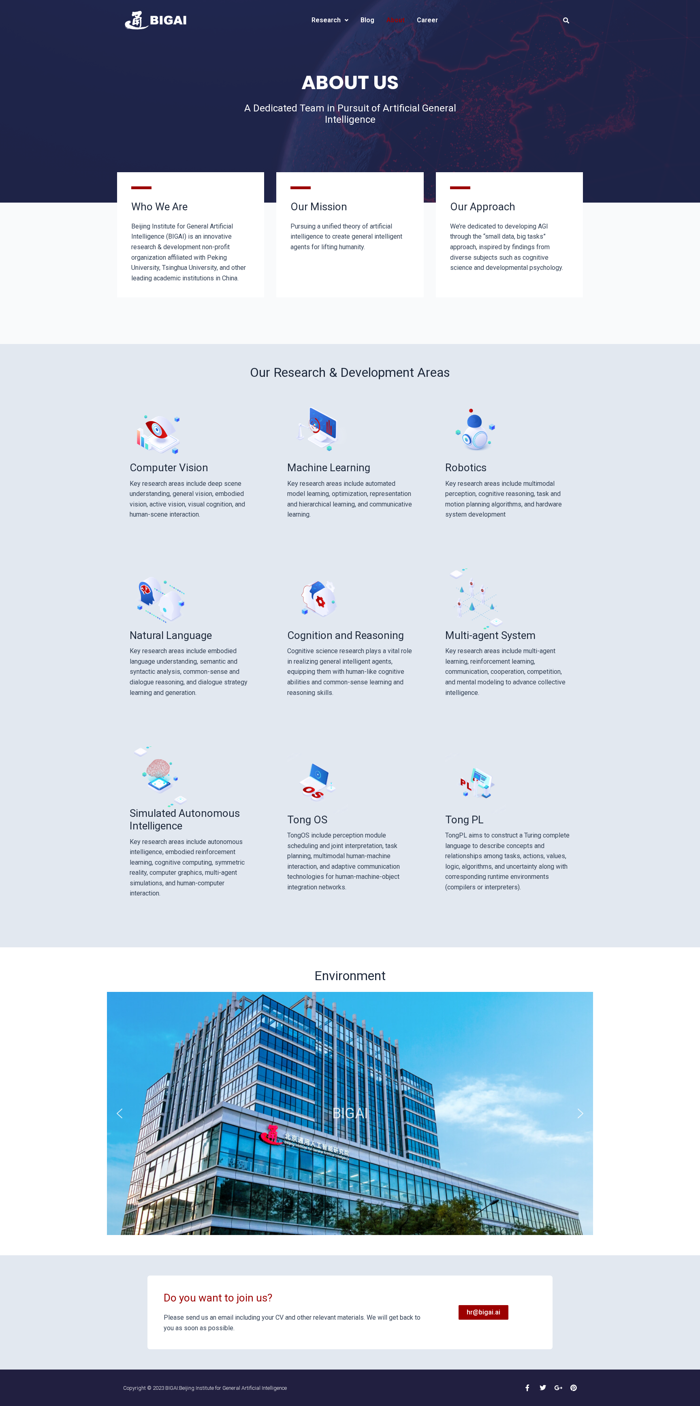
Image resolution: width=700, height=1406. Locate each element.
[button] (119, 1113)
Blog (367, 20)
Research (326, 20)
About (395, 20)
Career (427, 20)
